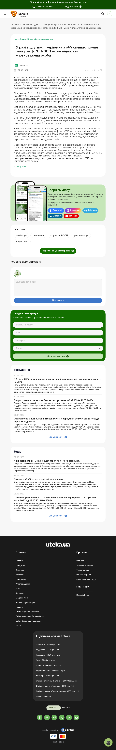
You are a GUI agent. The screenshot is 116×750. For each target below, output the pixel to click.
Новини (19, 607)
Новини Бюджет (20, 39)
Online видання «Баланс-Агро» (30, 616)
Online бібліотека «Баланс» (28, 621)
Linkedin (57, 216)
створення (38, 235)
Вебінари (20, 575)
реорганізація (81, 235)
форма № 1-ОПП (59, 235)
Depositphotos (82, 595)
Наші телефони (83, 575)
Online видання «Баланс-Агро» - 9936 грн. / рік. (58, 691)
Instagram (75, 210)
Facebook (58, 210)
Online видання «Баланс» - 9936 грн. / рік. (55, 686)
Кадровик (20, 593)
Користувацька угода (86, 579)
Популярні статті (43, 696)
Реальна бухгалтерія (25, 602)
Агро (18, 588)
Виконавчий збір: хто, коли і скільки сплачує (38, 479)
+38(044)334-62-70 (45, 7)
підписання (22, 241)
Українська (54, 708)
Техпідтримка (82, 570)
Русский (66, 708)
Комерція (20, 570)
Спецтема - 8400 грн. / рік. (48, 644)
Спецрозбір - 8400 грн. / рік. (49, 665)
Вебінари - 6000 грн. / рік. (48, 675)
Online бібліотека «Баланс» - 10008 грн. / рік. (57, 681)
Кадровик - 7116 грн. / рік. (48, 650)
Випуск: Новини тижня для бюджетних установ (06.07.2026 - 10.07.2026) (53, 401)
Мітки (18, 625)
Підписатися (71, 7)
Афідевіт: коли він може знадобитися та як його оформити (47, 461)
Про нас (80, 561)
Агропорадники (23, 584)
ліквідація (21, 235)
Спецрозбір (21, 579)
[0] (108, 742)
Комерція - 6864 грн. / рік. (48, 655)
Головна (19, 561)
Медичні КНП (22, 598)
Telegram (92, 210)
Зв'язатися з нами (84, 565)
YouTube (73, 216)
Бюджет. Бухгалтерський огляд (40, 39)
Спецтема (20, 565)
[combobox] (58, 348)
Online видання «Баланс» (27, 611)
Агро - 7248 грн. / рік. (45, 660)
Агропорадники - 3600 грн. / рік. (50, 670)
